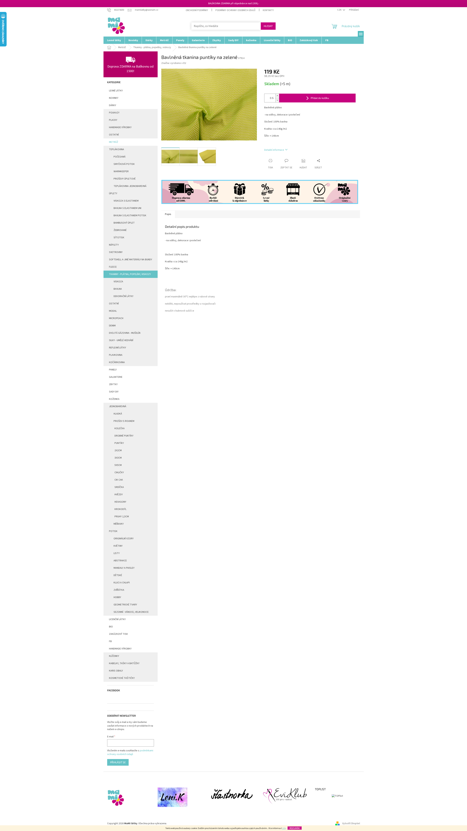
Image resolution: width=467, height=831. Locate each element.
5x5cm (118, 465)
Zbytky (113, 384)
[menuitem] (114, 40)
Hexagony (120, 502)
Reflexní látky (117, 348)
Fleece (113, 267)
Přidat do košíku (320, 97)
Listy (117, 553)
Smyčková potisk (124, 164)
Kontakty (268, 10)
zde (284, 828)
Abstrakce (120, 560)
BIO (111, 627)
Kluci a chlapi (122, 582)
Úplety (113, 193)
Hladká (118, 414)
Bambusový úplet (124, 223)
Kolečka (120, 428)
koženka (114, 399)
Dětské (118, 575)
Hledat (268, 26)
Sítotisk (119, 237)
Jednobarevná (117, 406)
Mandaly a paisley (124, 568)
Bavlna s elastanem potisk (130, 215)
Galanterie (115, 377)
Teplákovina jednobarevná (130, 186)
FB (110, 641)
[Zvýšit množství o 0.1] (277, 96)
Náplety (114, 245)
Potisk (113, 531)
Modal (113, 311)
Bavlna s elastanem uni (127, 208)
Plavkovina (115, 355)
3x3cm (118, 458)
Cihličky (119, 472)
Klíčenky (114, 656)
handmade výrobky (120, 127)
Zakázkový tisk (118, 634)
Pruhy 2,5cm (122, 516)
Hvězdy (119, 494)
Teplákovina (116, 149)
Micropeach (116, 318)
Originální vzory (124, 538)
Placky (113, 120)
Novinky (113, 98)
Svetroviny (116, 252)
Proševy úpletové (125, 179)
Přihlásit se (118, 762)
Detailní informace (274, 150)
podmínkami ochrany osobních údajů (130, 752)
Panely (113, 370)
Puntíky (119, 443)
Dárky (112, 105)
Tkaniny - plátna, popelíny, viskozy (130, 274)
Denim (112, 325)
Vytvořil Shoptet (351, 823)
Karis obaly (116, 671)
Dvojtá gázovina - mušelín (124, 333)
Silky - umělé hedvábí (121, 340)
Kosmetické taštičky (122, 678)
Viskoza (118, 281)
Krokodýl (120, 509)
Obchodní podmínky (197, 10)
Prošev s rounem (124, 421)
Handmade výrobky (120, 649)
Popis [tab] (168, 214)
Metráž (113, 142)
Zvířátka (119, 590)
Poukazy (114, 113)
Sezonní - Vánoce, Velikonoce (131, 612)
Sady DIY (114, 392)
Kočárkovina (117, 362)
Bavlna (118, 289)
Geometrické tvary (125, 604)
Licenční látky (117, 619)
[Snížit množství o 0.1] (277, 100)
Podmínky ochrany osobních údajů (235, 10)
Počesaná (120, 157)
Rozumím (295, 828)
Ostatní (114, 135)
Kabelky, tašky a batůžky (124, 663)
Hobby (117, 597)
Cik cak (119, 480)
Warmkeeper (121, 171)
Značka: (173, 63)
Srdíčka (119, 487)
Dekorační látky (123, 296)
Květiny (118, 546)
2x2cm (118, 450)
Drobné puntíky (124, 436)
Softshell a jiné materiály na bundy (130, 259)
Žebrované (120, 230)
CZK (339, 10)
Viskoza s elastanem (126, 201)
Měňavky (119, 524)
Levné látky (116, 91)
